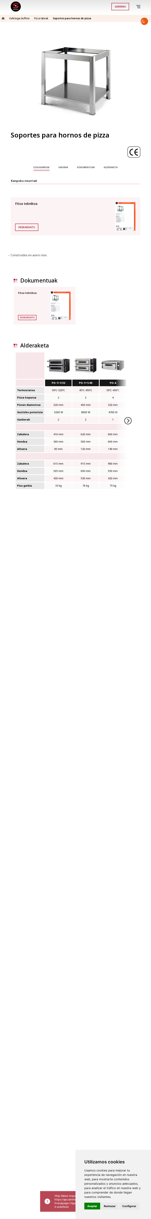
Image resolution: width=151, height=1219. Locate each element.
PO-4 (113, 383)
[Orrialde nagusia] (16, 6)
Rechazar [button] (110, 1206)
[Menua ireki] (139, 7)
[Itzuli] (133, 6)
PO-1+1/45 (85, 383)
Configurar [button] (129, 1206)
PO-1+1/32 (58, 383)
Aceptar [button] (92, 1206)
